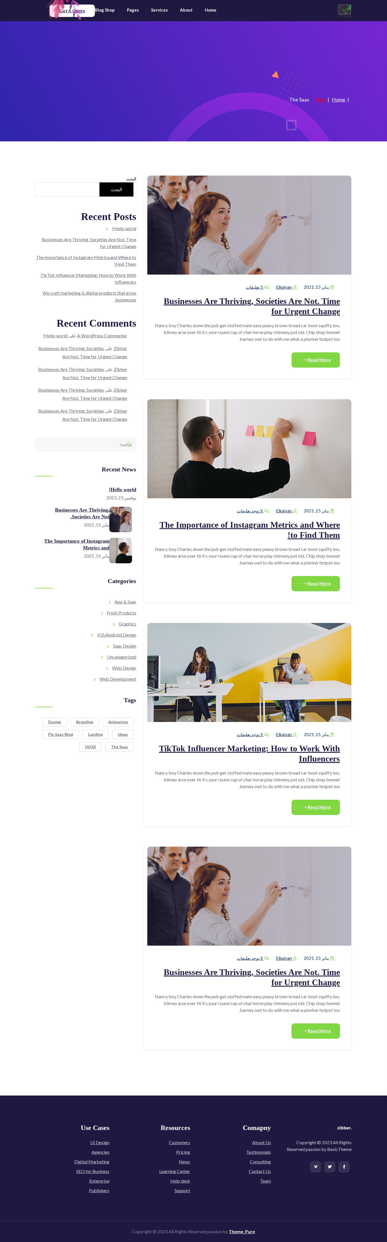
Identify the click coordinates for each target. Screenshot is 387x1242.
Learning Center (174, 1171)
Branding (84, 721)
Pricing (183, 1152)
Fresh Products (121, 612)
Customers (179, 1142)
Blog (99, 9)
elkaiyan (284, 287)
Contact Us (260, 1171)
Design (54, 721)
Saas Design (124, 645)
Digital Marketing (91, 1161)
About (186, 9)
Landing (95, 734)
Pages (133, 9)
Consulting (260, 1161)
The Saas (119, 746)
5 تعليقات (255, 287)
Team (265, 1180)
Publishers (99, 1190)
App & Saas (125, 601)
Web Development (117, 679)
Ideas (123, 734)
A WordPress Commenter (102, 335)
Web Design (124, 667)
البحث (131, 178)
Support (182, 1190)
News (184, 1161)
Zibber (120, 348)
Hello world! (124, 228)
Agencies (100, 1152)
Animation (118, 721)
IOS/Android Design (116, 634)
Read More (319, 359)
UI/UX (90, 746)
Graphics (127, 623)
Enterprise (99, 1180)
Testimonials (258, 1152)
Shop (110, 9)
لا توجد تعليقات (250, 510)
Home (210, 9)
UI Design (99, 1142)
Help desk (180, 1180)
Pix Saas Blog (60, 734)
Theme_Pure (242, 1231)
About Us (261, 1142)
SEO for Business (92, 1171)
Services (159, 9)
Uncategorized (121, 656)
